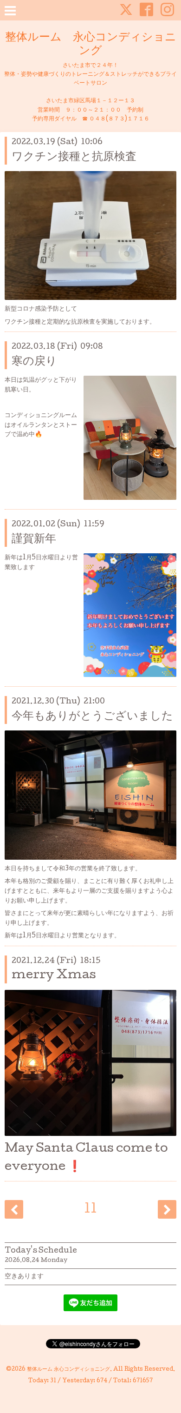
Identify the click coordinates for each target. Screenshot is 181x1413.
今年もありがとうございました (92, 716)
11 (90, 1209)
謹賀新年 (34, 539)
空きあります (24, 1276)
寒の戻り (34, 362)
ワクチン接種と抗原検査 (74, 157)
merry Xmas (54, 975)
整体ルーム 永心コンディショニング (90, 45)
